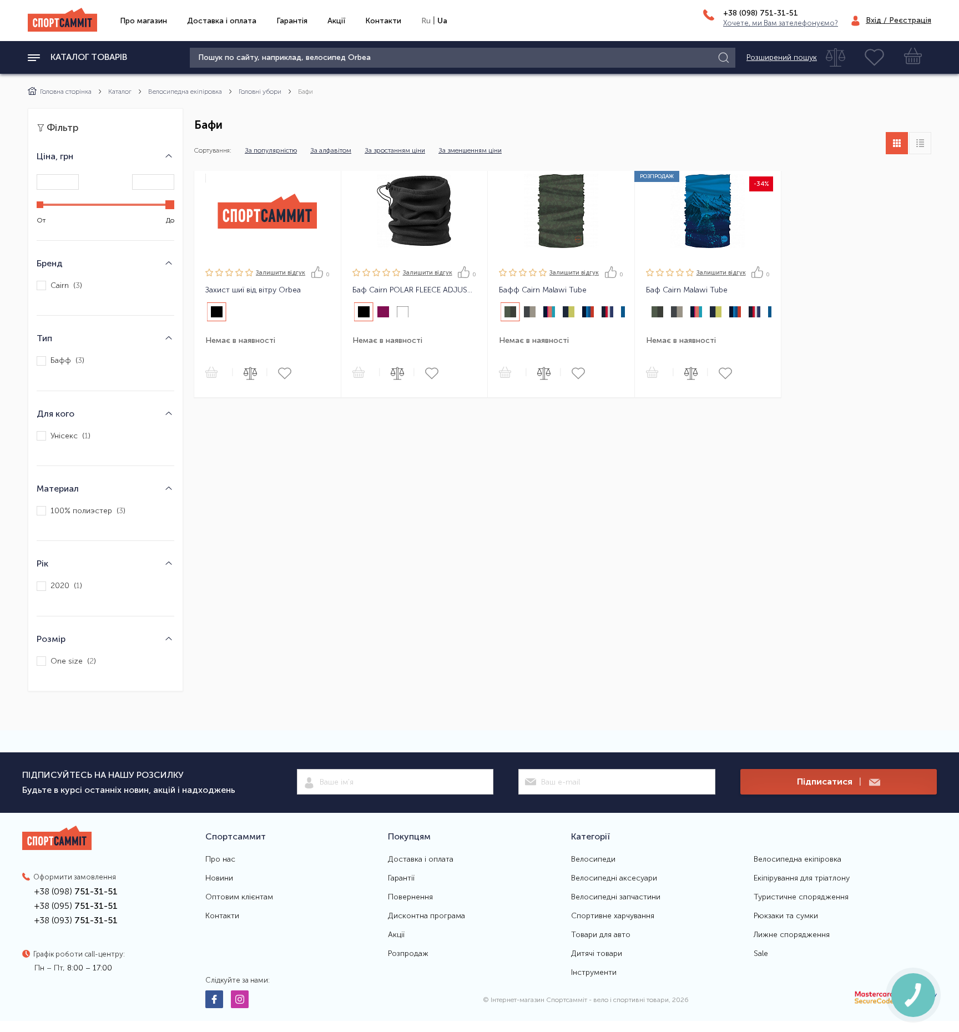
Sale (761, 954)
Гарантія (291, 21)
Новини (219, 878)
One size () (73, 661)
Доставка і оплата (221, 21)
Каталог (120, 91)
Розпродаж (408, 954)
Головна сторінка (66, 91)
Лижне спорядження (792, 935)
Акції (336, 21)
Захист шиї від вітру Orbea (253, 290)
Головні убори (260, 91)
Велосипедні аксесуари (614, 878)
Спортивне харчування (612, 916)
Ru (426, 21)
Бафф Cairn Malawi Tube (543, 290)
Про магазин (143, 21)
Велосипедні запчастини (615, 897)
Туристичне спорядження (801, 897)
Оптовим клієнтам (239, 897)
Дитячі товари (596, 954)
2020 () (66, 586)
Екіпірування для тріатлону (802, 878)
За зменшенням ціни (470, 150)
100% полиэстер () (88, 510)
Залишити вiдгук (280, 273)
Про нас (220, 859)
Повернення (410, 897)
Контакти (383, 21)
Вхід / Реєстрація (898, 20)
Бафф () (67, 361)
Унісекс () (70, 436)
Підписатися (829, 781)
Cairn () (66, 285)
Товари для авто (600, 935)
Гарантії (401, 878)
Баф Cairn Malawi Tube (687, 290)
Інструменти (594, 973)
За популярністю (271, 150)
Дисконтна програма (426, 916)
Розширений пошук (781, 58)
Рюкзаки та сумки (786, 916)
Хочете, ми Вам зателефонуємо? (780, 23)
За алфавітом (330, 150)
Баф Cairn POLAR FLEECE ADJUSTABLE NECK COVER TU (414, 290)
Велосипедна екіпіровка (185, 91)
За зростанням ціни (395, 150)
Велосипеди (593, 859)
